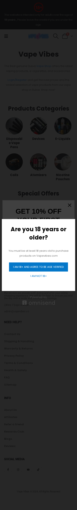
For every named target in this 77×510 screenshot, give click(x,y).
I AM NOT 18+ (38, 276)
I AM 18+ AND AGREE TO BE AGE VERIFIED (38, 267)
